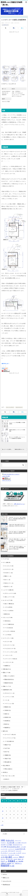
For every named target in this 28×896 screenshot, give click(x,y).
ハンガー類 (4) (7, 634)
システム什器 (23, 846)
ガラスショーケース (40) (10, 593)
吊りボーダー (9, 859)
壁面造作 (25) (7, 707)
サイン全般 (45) (6, 562)
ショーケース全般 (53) (8, 590)
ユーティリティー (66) (8, 638)
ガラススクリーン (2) (9, 693)
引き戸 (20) (7, 748)
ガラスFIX (3, 844)
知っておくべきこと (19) (8, 775)
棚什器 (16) (7, 614)
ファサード (24, 853)
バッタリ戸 (18, 853)
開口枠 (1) (6, 724)
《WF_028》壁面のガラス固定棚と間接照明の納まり (17, 532)
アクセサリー (3, 842)
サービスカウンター (13, 846)
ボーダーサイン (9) (8, 569)
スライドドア (18, 851)
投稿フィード (6, 877)
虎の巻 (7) (6, 779)
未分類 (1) (5, 772)
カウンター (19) (8, 641)
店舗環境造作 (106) (7, 689)
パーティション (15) (9, 703)
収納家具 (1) (7, 665)
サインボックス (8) (8, 565)
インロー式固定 (18, 842)
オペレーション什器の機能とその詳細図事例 (17, 423)
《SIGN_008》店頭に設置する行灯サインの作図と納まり (17, 525)
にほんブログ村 (6, 476)
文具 (6, 861)
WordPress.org (6, 884)
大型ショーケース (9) (9, 596)
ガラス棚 (3, 846)
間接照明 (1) (7, 727)
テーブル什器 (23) (8, 627)
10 (2, 811)
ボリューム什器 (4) (8, 610)
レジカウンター (5, 24)
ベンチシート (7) (8, 655)
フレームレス (11, 855)
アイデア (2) (6, 559)
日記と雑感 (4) (6, 765)
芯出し (13, 863)
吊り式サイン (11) (8, 572)
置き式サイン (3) (8, 586)
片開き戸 (3, 863)
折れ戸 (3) (6, 751)
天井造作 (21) (7, 710)
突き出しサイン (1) (8, 583)
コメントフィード (7, 881)
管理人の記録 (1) (8, 769)
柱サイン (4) (7, 579)
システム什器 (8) (8, 607)
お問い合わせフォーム (19, 503)
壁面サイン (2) (7, 576)
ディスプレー (4, 853)
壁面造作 (19, 859)
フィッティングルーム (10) (10, 652)
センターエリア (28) (7, 600)
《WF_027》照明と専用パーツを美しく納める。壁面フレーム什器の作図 (17, 540)
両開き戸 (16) (7, 744)
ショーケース (20, 849)
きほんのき (10, 840)
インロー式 (10, 842)
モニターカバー (19, 407)
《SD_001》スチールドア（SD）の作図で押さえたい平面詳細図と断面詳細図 (17, 519)
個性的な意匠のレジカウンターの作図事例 (17, 430)
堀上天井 (15, 859)
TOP (12, 786)
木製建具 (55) (7, 755)
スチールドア (11, 851)
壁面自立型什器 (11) (9, 679)
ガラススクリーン (17, 844)
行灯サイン (18, 863)
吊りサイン (3, 859)
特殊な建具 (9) (7, 762)
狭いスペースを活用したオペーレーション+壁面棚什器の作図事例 (17, 438)
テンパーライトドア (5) (9, 738)
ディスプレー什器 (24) (9, 631)
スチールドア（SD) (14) (10, 734)
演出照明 (20, 861)
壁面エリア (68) (6, 672)
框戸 (17, 861)
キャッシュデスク (10, 407)
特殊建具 (9, 863)
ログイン (5, 874)
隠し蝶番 (12, 866)
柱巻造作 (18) (7, 717)
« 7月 (2, 825)
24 (2, 818)
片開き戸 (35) (7, 758)
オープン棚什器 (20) (9, 624)
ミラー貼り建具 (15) (9, 741)
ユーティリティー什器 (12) (10, 658)
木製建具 (11, 861)
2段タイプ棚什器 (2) (9, 603)
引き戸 (3, 861)
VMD (3, 840)
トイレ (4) (6, 700)
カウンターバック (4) (9, 645)
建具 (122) (5, 731)
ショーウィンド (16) (9, 696)
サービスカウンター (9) (9, 648)
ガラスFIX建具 (9, 844)
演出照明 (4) (7, 720)
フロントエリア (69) (7, 617)
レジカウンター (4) (8, 662)
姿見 (22, 859)
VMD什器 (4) (7, 621)
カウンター (24, 842)
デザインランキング (6, 480)
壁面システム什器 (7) (9, 676)
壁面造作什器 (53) (8, 682)
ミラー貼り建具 (6, 857)
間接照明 (5, 865)
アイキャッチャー (18, 840)
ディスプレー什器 (12, 853)
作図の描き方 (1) (7, 669)
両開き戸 (21, 857)
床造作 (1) (6, 713)
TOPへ (21, 894)
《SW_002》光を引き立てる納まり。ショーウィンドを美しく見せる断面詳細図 (17, 548)
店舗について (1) (7, 686)
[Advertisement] (14, 47)
